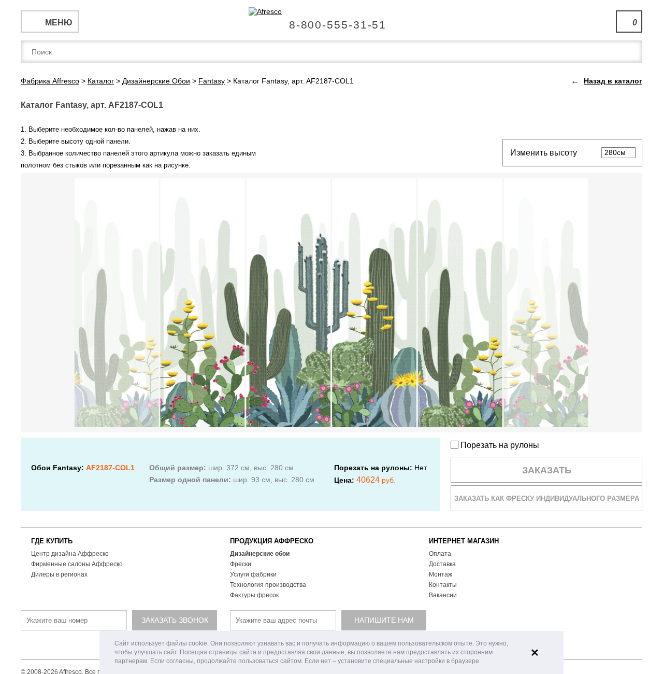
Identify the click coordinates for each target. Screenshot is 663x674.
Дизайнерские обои (260, 553)
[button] (483, 662)
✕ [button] (534, 652)
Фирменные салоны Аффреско (77, 564)
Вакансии (443, 595)
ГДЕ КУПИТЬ (52, 541)
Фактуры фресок (254, 595)
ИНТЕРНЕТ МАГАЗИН (464, 541)
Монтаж (440, 574)
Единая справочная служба (332, 21)
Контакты (443, 584)
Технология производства (268, 584)
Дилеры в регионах (59, 574)
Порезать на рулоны (498, 445)
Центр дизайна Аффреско (70, 553)
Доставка (442, 564)
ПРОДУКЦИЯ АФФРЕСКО (271, 541)
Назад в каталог (613, 81)
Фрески (240, 564)
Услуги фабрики (253, 574)
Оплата (440, 553)
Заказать (546, 470)
